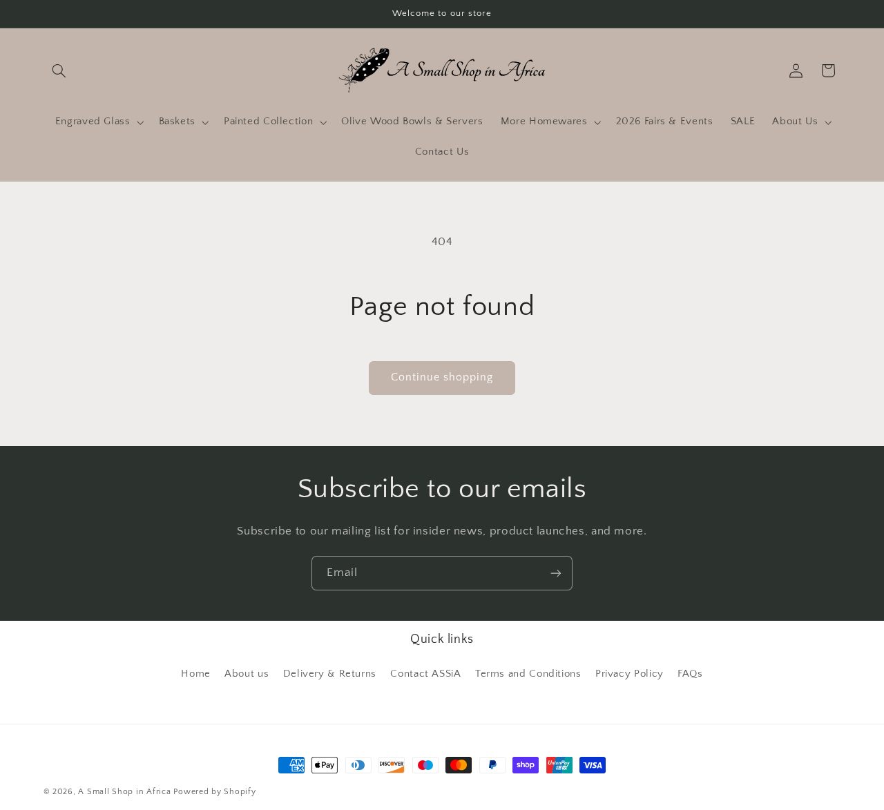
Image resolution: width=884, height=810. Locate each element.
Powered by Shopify (214, 791)
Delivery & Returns (329, 673)
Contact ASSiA (425, 673)
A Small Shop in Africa (124, 791)
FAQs (690, 673)
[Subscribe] (556, 573)
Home (196, 673)
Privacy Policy (629, 673)
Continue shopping (442, 377)
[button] (59, 70)
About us (246, 673)
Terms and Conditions (528, 673)
